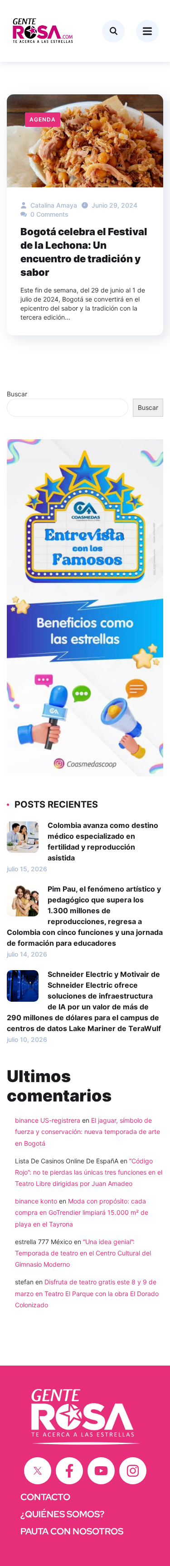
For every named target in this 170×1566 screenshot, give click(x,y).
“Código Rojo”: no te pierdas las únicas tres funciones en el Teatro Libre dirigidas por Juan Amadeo (88, 1172)
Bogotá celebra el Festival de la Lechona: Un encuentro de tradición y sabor (83, 252)
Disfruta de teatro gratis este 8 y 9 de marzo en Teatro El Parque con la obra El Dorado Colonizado (87, 1293)
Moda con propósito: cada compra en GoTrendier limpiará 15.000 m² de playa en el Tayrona (81, 1212)
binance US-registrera (47, 1120)
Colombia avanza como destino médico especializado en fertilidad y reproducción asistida (103, 841)
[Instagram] (132, 1470)
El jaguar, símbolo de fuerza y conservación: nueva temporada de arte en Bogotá (87, 1131)
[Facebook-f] (69, 1470)
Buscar (17, 394)
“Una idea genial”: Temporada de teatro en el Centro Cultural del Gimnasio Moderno (83, 1253)
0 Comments (48, 214)
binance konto (36, 1201)
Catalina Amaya (53, 205)
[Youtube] (101, 1470)
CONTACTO (45, 1497)
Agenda (42, 119)
